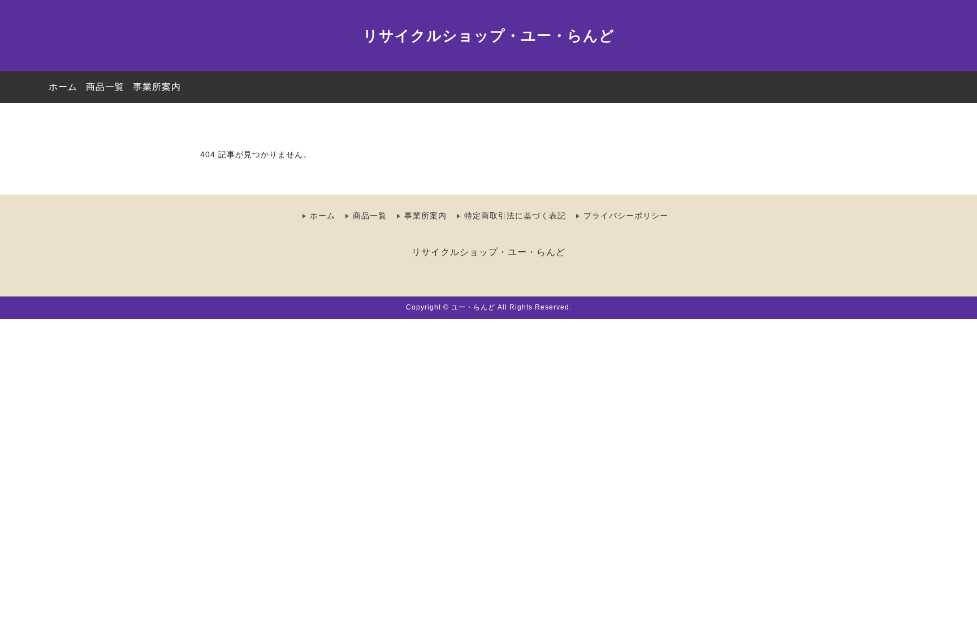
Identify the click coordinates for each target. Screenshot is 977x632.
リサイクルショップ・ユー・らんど (489, 35)
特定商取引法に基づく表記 (515, 216)
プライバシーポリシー (625, 216)
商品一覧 (105, 87)
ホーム (63, 87)
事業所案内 (157, 87)
